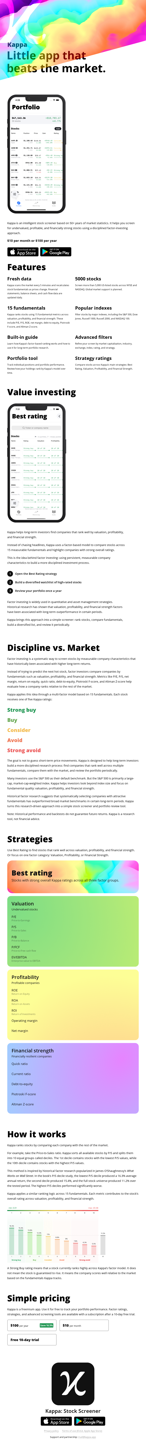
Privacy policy (51, 1430)
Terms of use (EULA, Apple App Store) (82, 1430)
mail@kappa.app (87, 1437)
